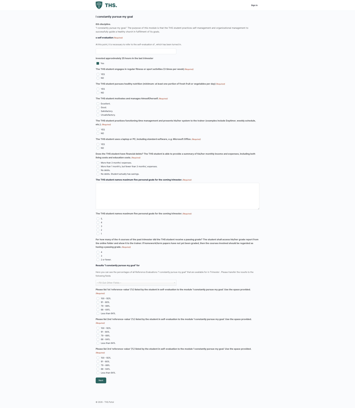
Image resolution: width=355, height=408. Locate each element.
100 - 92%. (106, 298)
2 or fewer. (106, 259)
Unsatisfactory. (108, 115)
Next (101, 380)
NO (102, 78)
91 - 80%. (105, 302)
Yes (102, 63)
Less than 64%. (108, 313)
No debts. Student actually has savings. (120, 174)
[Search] (238, 5)
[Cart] (246, 5)
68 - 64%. (105, 309)
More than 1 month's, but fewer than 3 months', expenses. (129, 166)
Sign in (254, 5)
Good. (104, 107)
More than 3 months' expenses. (116, 162)
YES (103, 74)
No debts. (105, 170)
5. (102, 218)
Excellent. (105, 103)
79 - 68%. (105, 306)
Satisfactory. (107, 111)
